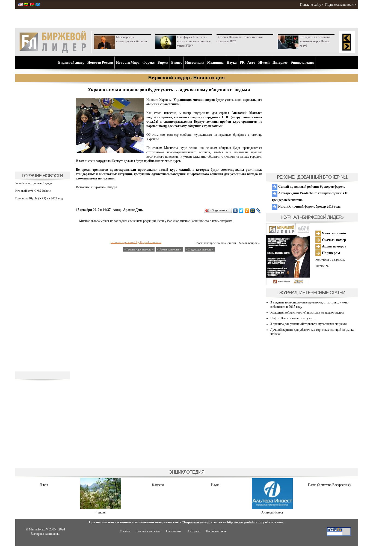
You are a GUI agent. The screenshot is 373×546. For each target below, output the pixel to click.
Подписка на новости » (341, 5)
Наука (232, 62)
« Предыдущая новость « (138, 249)
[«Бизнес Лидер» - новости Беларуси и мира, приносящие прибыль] (31, 5)
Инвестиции (194, 62)
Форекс (149, 62)
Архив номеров (334, 246)
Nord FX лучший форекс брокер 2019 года (309, 206)
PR (242, 62)
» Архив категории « (169, 249)
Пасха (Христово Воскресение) (329, 485)
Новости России (100, 62)
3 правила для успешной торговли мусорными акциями (308, 324)
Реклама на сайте (148, 531)
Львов (44, 485)
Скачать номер (333, 240)
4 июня (101, 512)
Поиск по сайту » (312, 5)
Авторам (193, 531)
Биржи (163, 62)
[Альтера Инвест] (272, 508)
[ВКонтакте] (235, 210)
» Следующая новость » (200, 249)
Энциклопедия (302, 62)
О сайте (125, 531)
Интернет (280, 62)
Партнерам (330, 253)
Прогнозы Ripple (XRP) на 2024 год (39, 198)
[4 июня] (100, 508)
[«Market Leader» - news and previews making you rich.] (20, 5)
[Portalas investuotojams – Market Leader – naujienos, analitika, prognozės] (26, 5)
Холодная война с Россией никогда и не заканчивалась (307, 312)
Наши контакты (216, 531)
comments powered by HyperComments (136, 242)
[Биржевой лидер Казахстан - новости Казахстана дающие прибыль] (37, 5)
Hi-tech (264, 62)
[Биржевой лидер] (52, 52)
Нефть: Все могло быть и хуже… (292, 318)
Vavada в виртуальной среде (33, 183)
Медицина (215, 62)
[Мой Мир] (253, 210)
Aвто (251, 62)
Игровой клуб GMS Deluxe (33, 190)
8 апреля (158, 485)
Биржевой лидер (71, 62)
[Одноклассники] (247, 210)
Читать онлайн (333, 233)
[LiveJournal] (258, 210)
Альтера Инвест (272, 512)
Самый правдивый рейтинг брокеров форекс (311, 186)
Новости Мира (128, 62)
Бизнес (176, 62)
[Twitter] (241, 210)
